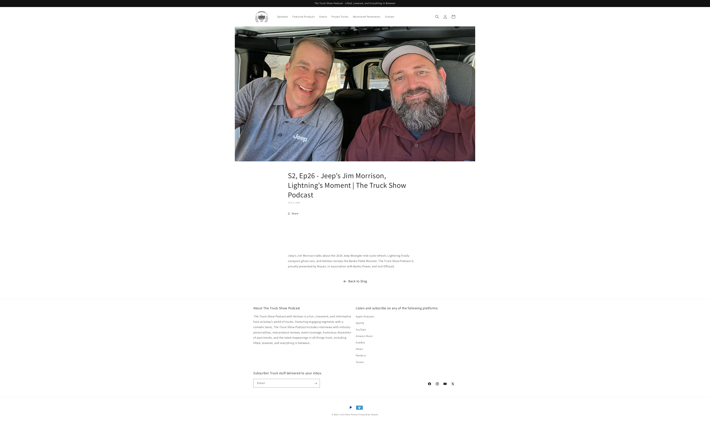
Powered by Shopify (368, 414)
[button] (437, 17)
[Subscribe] (316, 383)
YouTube (361, 329)
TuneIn (360, 362)
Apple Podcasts (365, 316)
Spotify (360, 323)
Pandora (361, 355)
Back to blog (357, 281)
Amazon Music (364, 336)
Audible (360, 342)
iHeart (359, 349)
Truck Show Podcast (349, 414)
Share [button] (295, 213)
